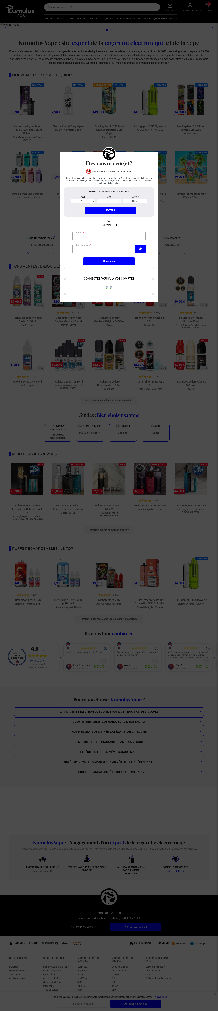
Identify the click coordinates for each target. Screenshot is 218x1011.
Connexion (109, 261)
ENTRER (110, 210)
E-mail (79, 232)
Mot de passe (83, 245)
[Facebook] (107, 287)
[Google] (111, 287)
